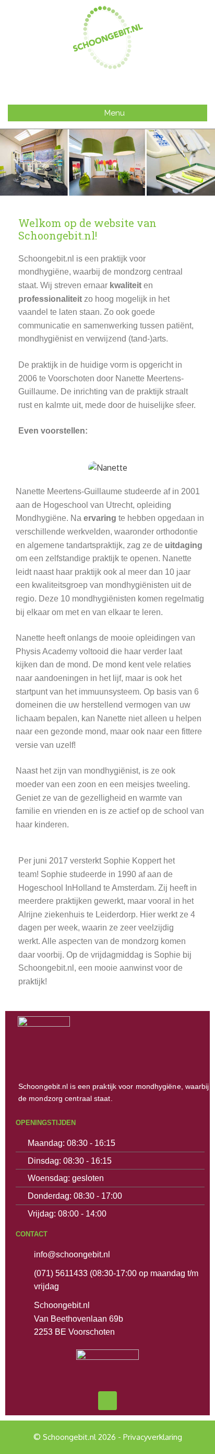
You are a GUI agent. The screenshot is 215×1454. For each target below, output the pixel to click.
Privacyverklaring (152, 1437)
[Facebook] (107, 1400)
